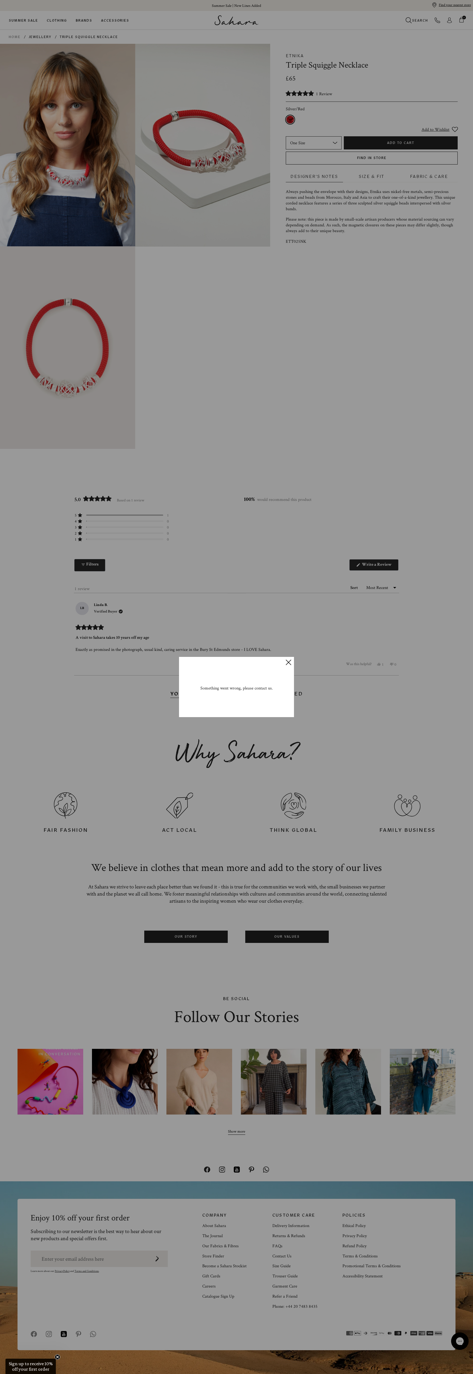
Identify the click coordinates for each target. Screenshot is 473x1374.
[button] (30, 1366)
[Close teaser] (57, 1357)
